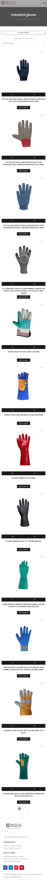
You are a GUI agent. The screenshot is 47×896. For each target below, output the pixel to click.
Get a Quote (23, 107)
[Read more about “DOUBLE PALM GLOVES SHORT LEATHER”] (13, 347)
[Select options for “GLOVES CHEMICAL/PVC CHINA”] (13, 473)
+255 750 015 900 (9, 837)
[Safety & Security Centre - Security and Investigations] (8, 5)
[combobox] (23, 43)
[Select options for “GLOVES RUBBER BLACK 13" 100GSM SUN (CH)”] (13, 536)
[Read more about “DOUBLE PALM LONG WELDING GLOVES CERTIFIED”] (13, 410)
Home (10, 19)
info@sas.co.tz (22, 837)
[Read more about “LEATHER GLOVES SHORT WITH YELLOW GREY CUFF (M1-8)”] (13, 726)
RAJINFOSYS (17, 877)
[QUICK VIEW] (34, 94)
